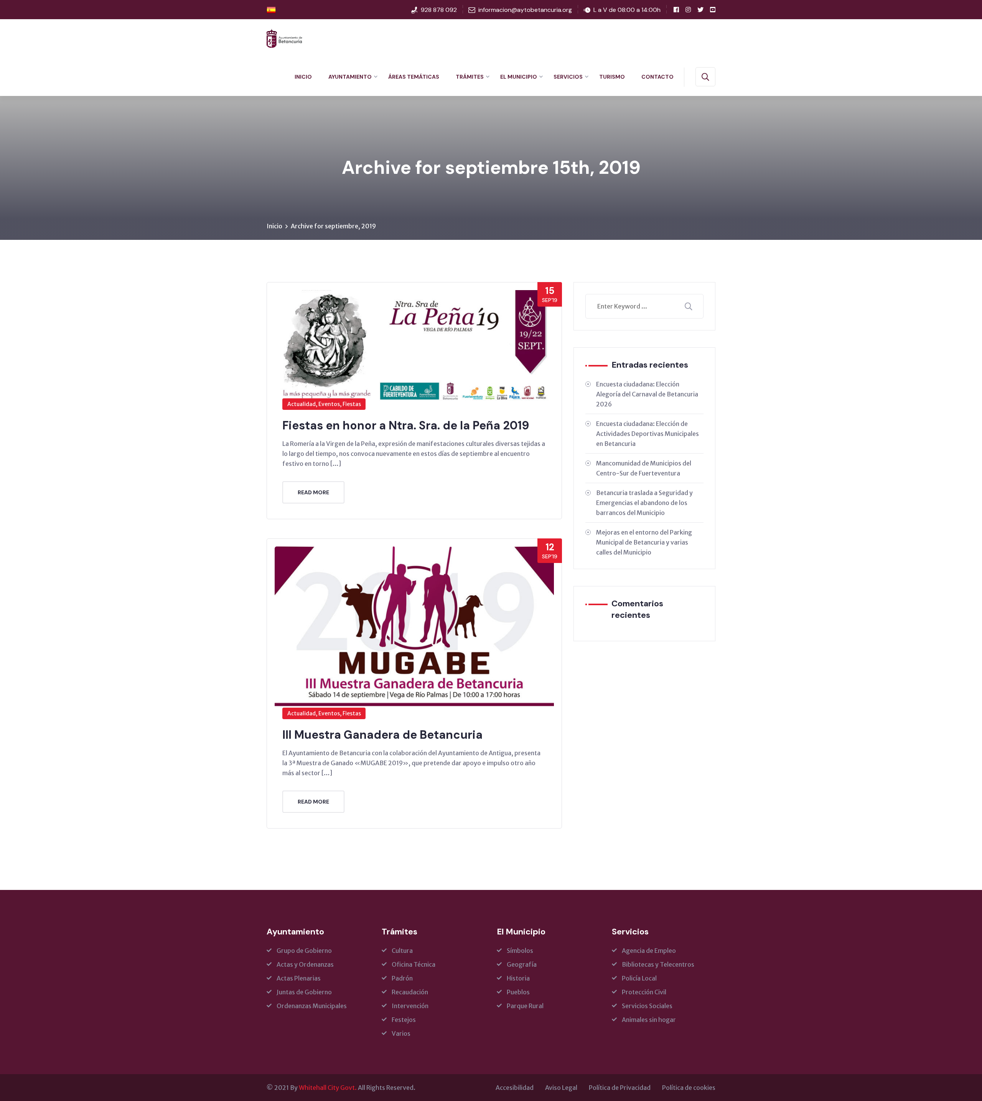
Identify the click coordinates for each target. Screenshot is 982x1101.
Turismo (612, 76)
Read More (313, 492)
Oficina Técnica (413, 964)
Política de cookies (688, 1087)
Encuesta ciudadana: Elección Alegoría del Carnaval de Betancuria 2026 (647, 394)
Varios (401, 1033)
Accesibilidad (515, 1087)
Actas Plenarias (299, 978)
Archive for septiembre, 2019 (333, 226)
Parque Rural (525, 1006)
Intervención (410, 1006)
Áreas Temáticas (413, 76)
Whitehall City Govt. (328, 1087)
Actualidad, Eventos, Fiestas (324, 404)
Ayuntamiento (350, 76)
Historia (518, 978)
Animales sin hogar (649, 1019)
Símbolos (520, 950)
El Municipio (518, 76)
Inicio (303, 76)
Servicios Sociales (647, 1006)
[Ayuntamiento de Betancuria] (284, 37)
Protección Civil (644, 992)
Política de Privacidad (620, 1087)
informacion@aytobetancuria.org (525, 10)
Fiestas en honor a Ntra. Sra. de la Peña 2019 (405, 425)
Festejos (404, 1019)
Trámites (470, 76)
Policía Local (639, 978)
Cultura (402, 950)
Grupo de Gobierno (304, 950)
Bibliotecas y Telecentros (658, 964)
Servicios (568, 76)
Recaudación (410, 992)
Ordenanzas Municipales (312, 1006)
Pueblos (518, 992)
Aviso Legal (561, 1087)
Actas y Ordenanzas (305, 964)
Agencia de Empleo (649, 950)
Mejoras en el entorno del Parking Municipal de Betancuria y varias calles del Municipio (644, 542)
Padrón (402, 978)
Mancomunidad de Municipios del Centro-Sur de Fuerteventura (643, 468)
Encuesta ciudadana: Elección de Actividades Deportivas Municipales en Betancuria (647, 433)
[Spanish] (271, 10)
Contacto (657, 76)
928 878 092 (439, 10)
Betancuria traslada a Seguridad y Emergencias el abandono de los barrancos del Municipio (644, 503)
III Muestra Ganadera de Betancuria (382, 734)
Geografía (522, 964)
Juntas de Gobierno (304, 992)
